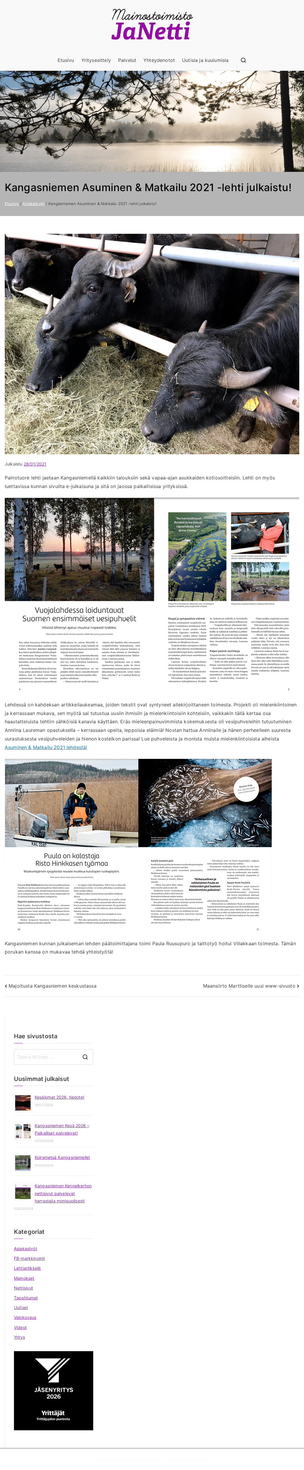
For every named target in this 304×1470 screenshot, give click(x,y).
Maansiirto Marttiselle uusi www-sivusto (249, 986)
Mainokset (24, 1278)
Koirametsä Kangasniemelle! (62, 1157)
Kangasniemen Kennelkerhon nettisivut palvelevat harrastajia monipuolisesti (63, 1193)
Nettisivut (23, 1287)
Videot (20, 1327)
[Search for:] (53, 1057)
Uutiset (21, 1307)
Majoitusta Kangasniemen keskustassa (52, 986)
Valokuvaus (25, 1317)
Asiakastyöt (25, 1248)
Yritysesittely (96, 60)
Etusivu (66, 60)
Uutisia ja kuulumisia (205, 60)
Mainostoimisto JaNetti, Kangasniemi (169, 1459)
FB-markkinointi (29, 1258)
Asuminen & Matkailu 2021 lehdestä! (46, 747)
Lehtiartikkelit (27, 1268)
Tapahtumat (26, 1297)
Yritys (19, 1337)
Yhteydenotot (159, 60)
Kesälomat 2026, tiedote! (59, 1097)
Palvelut (127, 60)
